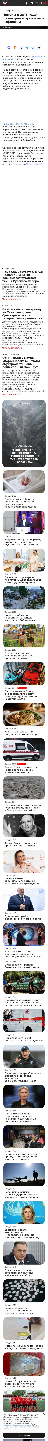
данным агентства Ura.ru (20, 124)
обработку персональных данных (17, 1425)
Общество (7, 27)
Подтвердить (24, 1435)
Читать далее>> (35, 164)
